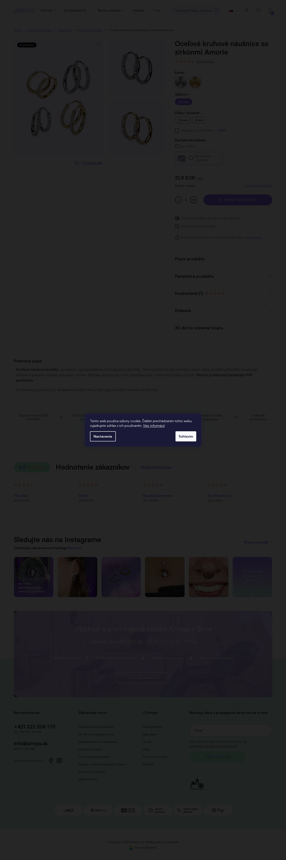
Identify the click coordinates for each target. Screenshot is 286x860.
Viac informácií (154, 425)
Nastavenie (103, 436)
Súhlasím (186, 436)
